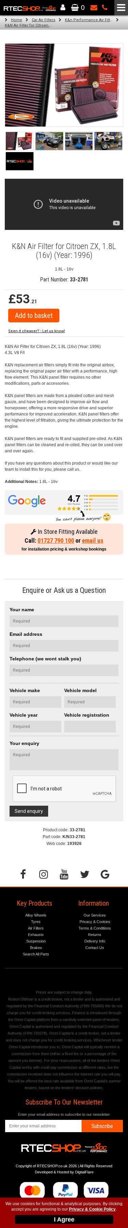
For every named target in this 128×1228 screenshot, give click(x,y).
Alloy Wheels (35, 915)
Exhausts (36, 935)
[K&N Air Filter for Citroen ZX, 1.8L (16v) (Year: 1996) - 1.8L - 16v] (64, 85)
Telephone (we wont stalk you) (45, 658)
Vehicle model (80, 690)
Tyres (36, 922)
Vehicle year (24, 715)
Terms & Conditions (95, 928)
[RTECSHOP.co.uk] (19, 161)
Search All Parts (36, 954)
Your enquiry (24, 743)
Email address (26, 634)
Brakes (36, 948)
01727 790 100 (56, 540)
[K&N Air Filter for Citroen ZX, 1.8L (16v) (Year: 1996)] (19, 141)
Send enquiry (29, 811)
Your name (22, 609)
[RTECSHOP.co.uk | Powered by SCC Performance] (49, 141)
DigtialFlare (84, 1172)
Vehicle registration (86, 715)
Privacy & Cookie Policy (92, 1209)
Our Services (95, 915)
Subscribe (102, 1126)
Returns (94, 935)
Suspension (36, 941)
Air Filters (36, 928)
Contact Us (94, 948)
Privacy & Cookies (95, 922)
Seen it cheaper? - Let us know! (36, 331)
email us (92, 540)
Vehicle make (25, 690)
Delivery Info (94, 941)
